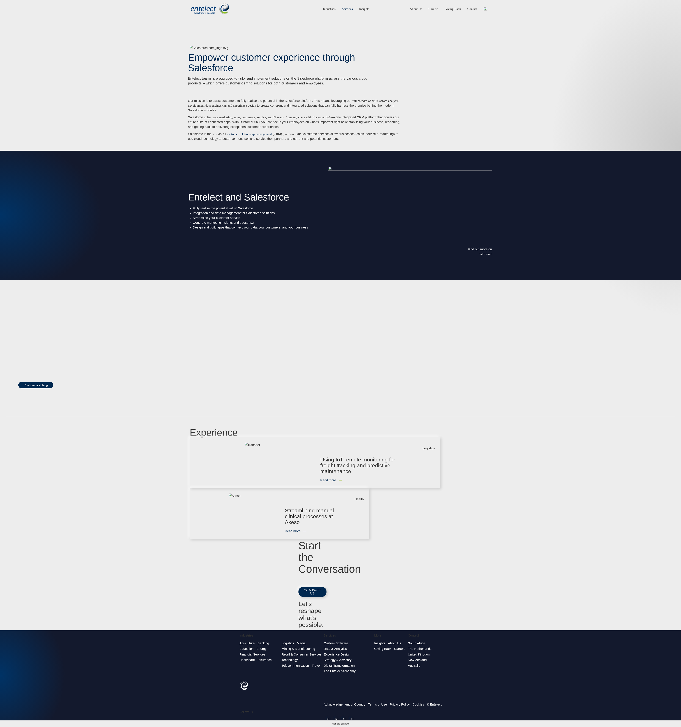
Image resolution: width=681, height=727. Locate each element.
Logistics (428, 448)
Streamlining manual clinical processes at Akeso (309, 516)
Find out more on (480, 249)
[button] (35, 385)
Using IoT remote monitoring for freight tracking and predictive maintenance (357, 465)
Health (359, 499)
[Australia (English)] (485, 9)
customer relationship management (249, 134)
